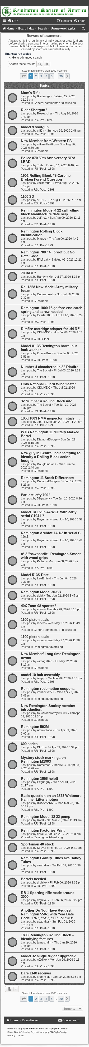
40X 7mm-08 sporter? (38, 606)
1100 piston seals (35, 620)
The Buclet (44, 370)
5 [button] (51, 76)
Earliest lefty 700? (35, 495)
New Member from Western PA (46, 141)
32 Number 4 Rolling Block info (46, 401)
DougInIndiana (46, 464)
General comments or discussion (55, 103)
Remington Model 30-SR (41, 592)
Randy (41, 276)
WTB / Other (41, 339)
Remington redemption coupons (48, 689)
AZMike (42, 959)
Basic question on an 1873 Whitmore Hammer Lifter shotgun (51, 797)
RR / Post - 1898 (44, 224)
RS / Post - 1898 (44, 134)
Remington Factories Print (43, 830)
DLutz (41, 747)
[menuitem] (13, 21)
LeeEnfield (44, 578)
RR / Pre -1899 (43, 245)
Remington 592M (35, 727)
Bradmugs (43, 96)
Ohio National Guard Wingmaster (48, 384)
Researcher (44, 113)
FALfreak (42, 259)
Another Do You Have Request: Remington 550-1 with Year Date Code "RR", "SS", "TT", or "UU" (47, 914)
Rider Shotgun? (34, 110)
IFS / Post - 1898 (44, 168)
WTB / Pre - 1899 (45, 886)
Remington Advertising (48, 647)
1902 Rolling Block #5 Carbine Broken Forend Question (45, 177)
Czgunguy (43, 782)
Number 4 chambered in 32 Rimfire (49, 367)
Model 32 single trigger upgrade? (48, 956)
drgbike (42, 882)
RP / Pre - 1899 (43, 568)
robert (41, 623)
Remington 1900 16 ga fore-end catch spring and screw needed (51, 310)
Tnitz (40, 165)
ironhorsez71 (45, 692)
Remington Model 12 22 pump (45, 817)
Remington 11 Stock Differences (47, 478)
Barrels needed (33, 879)
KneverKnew (45, 353)
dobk (40, 595)
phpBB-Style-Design (56, 1032)
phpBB (25, 1028)
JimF (40, 422)
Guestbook (41, 151)
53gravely (43, 498)
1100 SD (27, 196)
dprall (40, 834)
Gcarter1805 (45, 315)
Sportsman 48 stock (37, 844)
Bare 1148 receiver (36, 973)
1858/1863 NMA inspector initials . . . (50, 418)
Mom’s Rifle (30, 93)
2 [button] (36, 76)
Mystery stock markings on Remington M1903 (43, 759)
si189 (40, 200)
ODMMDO (43, 332)
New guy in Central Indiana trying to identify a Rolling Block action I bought (50, 457)
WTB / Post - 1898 (45, 360)
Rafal (40, 820)
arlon (40, 609)
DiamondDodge (47, 439)
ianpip (41, 678)
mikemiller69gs (47, 144)
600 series (29, 744)
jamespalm (44, 942)
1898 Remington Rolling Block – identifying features (47, 937)
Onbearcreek (45, 294)
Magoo (41, 238)
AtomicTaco (44, 730)
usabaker (43, 865)
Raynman (43, 519)
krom (40, 976)
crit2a (40, 130)
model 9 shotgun (35, 127)
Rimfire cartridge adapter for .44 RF (50, 329)
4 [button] (46, 76)
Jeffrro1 (42, 217)
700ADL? (28, 273)
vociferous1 (44, 183)
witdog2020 (44, 661)
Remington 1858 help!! (39, 778)
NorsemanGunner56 (50, 765)
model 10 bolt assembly (40, 675)
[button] (23, 76)
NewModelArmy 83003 (52, 713)
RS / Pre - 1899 (43, 120)
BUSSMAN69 (46, 803)
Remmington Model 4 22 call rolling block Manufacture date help (50, 212)
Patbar (41, 561)
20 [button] (61, 76)
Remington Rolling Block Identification (41, 233)
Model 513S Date (35, 575)
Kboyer (41, 847)
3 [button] (41, 76)
